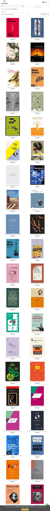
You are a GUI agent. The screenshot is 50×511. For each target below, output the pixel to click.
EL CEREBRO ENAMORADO (37, 308)
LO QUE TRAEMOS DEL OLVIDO (37, 283)
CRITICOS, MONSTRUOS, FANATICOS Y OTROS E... (12, 431)
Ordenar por (3, 11)
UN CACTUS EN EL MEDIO (37, 234)
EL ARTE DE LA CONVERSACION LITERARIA (12, 357)
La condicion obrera (37, 455)
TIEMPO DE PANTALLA (12, 136)
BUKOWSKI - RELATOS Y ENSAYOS (12, 504)
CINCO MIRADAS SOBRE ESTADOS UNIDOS (12, 234)
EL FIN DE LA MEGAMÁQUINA (37, 332)
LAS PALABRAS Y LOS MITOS (37, 210)
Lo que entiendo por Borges (12, 332)
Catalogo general (8, 9)
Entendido (25, 509)
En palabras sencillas (13, 160)
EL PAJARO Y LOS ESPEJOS (12, 87)
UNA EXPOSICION (12, 38)
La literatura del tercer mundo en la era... (13, 455)
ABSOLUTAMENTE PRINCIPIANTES (12, 185)
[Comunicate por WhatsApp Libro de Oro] (47, 505)
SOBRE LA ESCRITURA (37, 357)
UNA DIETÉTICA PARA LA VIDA (13, 381)
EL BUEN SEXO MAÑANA (37, 160)
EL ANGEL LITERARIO (12, 308)
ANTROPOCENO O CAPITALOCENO (37, 38)
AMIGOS (37, 259)
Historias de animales (37, 111)
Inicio (2, 9)
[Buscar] (23, 6)
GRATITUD (37, 504)
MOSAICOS (37, 185)
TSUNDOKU (12, 283)
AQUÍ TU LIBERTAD (12, 259)
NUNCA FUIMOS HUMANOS (37, 62)
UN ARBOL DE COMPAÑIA (37, 136)
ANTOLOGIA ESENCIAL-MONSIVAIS (37, 406)
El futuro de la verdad (37, 480)
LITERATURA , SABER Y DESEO (13, 111)
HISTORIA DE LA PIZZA (37, 87)
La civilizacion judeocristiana (13, 210)
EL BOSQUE (12, 62)
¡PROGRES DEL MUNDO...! (12, 480)
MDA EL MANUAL (37, 381)
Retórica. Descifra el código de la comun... (37, 431)
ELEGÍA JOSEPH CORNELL (12, 406)
